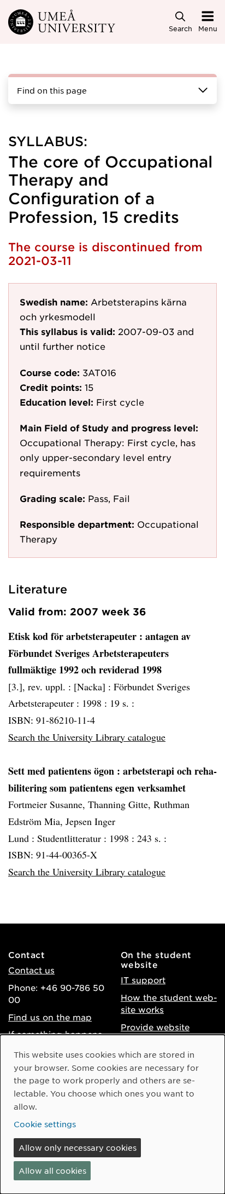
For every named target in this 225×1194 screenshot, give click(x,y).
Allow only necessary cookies (78, 1147)
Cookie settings (45, 1124)
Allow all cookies (52, 1170)
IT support (143, 979)
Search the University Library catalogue (86, 736)
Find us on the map (50, 1017)
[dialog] (112, 1114)
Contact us (31, 970)
